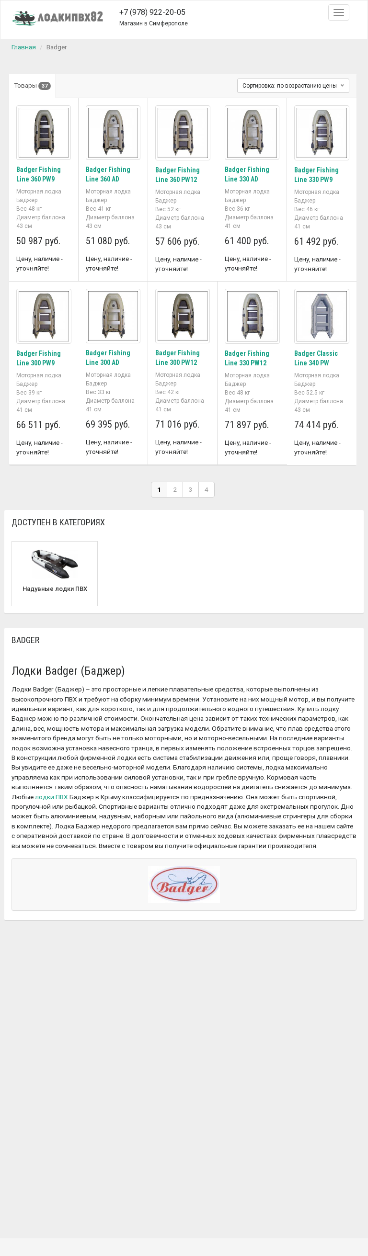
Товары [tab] (30, 85)
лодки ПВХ (51, 797)
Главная (24, 47)
